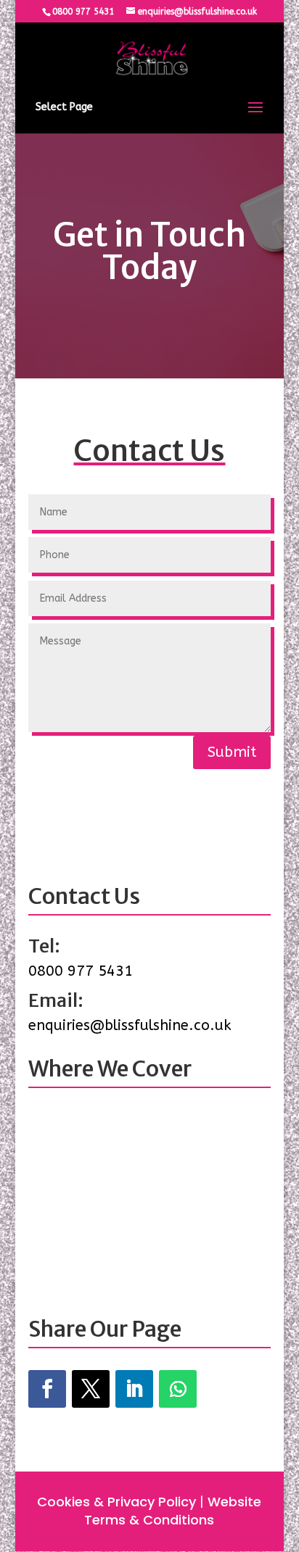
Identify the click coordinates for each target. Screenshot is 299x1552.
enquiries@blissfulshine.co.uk (130, 1025)
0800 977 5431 (83, 12)
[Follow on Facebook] (47, 1389)
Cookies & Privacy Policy (116, 1502)
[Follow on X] (91, 1389)
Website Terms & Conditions (172, 1511)
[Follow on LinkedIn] (134, 1389)
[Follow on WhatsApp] (178, 1389)
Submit (232, 752)
